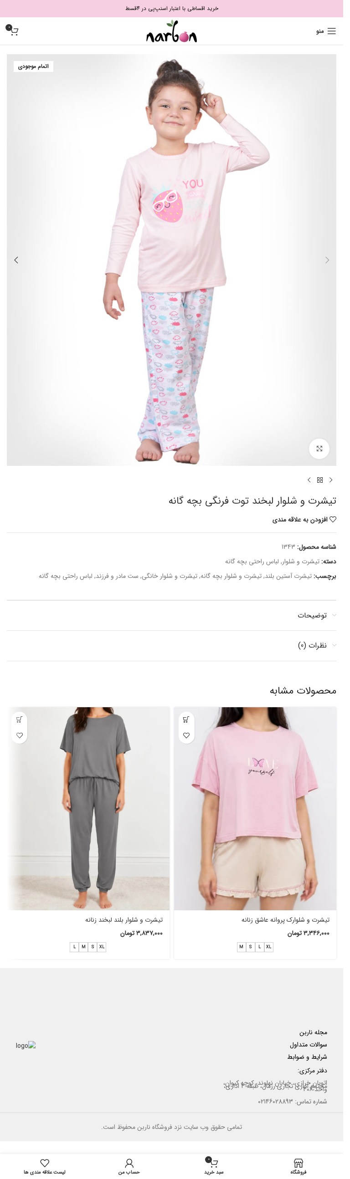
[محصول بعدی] (309, 480)
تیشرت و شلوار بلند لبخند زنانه (124, 920)
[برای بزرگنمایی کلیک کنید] (319, 449)
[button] (327, 260)
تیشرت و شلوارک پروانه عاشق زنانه (285, 920)
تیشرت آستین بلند (288, 576)
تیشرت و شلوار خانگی (169, 576)
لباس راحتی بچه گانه (252, 561)
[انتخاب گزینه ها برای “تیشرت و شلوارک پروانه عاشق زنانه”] (187, 720)
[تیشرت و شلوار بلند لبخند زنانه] (88, 808)
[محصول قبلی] (330, 480)
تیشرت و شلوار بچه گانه (231, 576)
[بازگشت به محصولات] (319, 480)
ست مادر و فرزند (117, 576)
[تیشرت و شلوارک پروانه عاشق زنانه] (255, 808)
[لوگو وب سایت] (171, 31)
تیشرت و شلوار (300, 561)
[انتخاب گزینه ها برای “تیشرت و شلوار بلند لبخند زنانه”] (19, 720)
